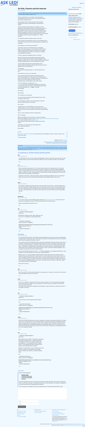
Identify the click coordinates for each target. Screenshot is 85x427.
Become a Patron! (38, 409)
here (82, 33)
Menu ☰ (81, 3)
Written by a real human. (76, 7)
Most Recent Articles (20, 413)
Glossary (18, 415)
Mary (19, 165)
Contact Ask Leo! (55, 411)
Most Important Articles (21, 412)
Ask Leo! (37, 148)
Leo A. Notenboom (22, 10)
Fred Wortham (21, 234)
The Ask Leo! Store (38, 412)
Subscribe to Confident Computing (26, 133)
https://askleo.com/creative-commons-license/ (72, 425)
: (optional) (73, 24)
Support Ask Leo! (77, 39)
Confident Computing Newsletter (40, 411)
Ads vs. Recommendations (57, 412)
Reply (19, 161)
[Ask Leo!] (9, 3)
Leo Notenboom (22, 147)
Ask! (18, 409)
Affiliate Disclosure (55, 415)
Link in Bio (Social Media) (21, 416)
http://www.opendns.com (50, 199)
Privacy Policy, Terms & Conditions (58, 413)
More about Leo (35, 149)
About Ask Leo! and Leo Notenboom (58, 409)
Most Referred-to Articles (21, 411)
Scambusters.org (34, 119)
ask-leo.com (65, 139)
